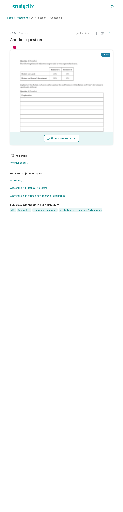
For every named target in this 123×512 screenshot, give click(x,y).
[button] (13, 210)
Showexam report (61, 138)
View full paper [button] (18, 162)
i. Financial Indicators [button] (36, 187)
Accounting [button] (22, 17)
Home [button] (10, 17)
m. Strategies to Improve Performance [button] (45, 195)
